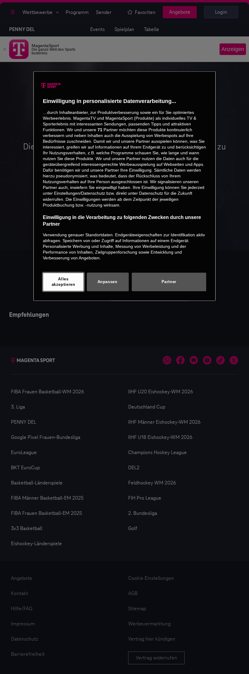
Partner (169, 282)
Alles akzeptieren (63, 282)
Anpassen (107, 282)
